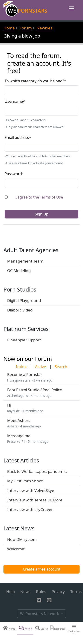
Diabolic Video (20, 310)
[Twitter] (39, 600)
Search (61, 366)
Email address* (18, 137)
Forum (26, 28)
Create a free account (41, 569)
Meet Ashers (18, 420)
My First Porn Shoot (25, 481)
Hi (9, 405)
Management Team (25, 261)
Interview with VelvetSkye (30, 490)
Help (10, 591)
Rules (41, 591)
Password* (14, 173)
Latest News (18, 528)
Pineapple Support (24, 340)
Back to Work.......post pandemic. (37, 471)
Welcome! (16, 549)
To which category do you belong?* (35, 80)
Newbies (44, 28)
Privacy (58, 591)
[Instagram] (49, 600)
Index (21, 366)
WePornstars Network (40, 613)
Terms (76, 591)
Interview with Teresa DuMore (34, 500)
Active (40, 366)
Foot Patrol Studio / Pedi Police (34, 389)
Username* (15, 101)
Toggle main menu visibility (71, 8)
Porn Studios (19, 289)
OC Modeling (19, 270)
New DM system (22, 539)
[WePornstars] (25, 10)
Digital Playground (24, 300)
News (25, 591)
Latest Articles (21, 460)
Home (9, 28)
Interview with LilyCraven (30, 509)
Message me (18, 435)
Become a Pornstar (24, 374)
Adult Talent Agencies (30, 250)
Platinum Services (25, 329)
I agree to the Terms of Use (39, 197)
